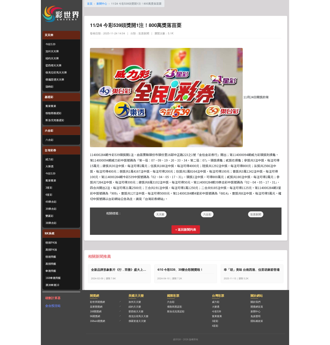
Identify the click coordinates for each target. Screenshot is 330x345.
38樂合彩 (51, 223)
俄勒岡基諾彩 (53, 113)
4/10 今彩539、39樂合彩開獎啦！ (180, 269)
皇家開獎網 (96, 306)
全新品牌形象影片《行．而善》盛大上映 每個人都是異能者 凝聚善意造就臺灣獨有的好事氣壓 (119, 269)
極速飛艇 (50, 257)
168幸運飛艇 (53, 278)
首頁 (89, 3)
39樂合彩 (51, 209)
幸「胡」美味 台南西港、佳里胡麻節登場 (252, 269)
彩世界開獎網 (97, 302)
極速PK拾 (51, 242)
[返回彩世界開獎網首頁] (61, 14)
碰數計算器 (53, 298)
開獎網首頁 (257, 306)
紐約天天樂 (52, 58)
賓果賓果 (50, 106)
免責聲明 (255, 316)
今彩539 (50, 44)
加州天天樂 (52, 51)
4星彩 (48, 194)
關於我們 (255, 302)
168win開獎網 (97, 321)
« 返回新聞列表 (185, 229)
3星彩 (48, 187)
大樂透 (49, 166)
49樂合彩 (51, 202)
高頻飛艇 (50, 264)
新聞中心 (101, 3)
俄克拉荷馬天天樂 (56, 72)
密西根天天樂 (53, 65)
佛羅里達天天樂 (54, 79)
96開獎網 (95, 316)
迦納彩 (49, 86)
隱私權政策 (257, 321)
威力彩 (49, 159)
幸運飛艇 (50, 271)
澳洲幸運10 (52, 285)
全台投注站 (53, 305)
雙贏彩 (49, 216)
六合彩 (49, 140)
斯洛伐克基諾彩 (54, 120)
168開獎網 (95, 311)
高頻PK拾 (51, 249)
